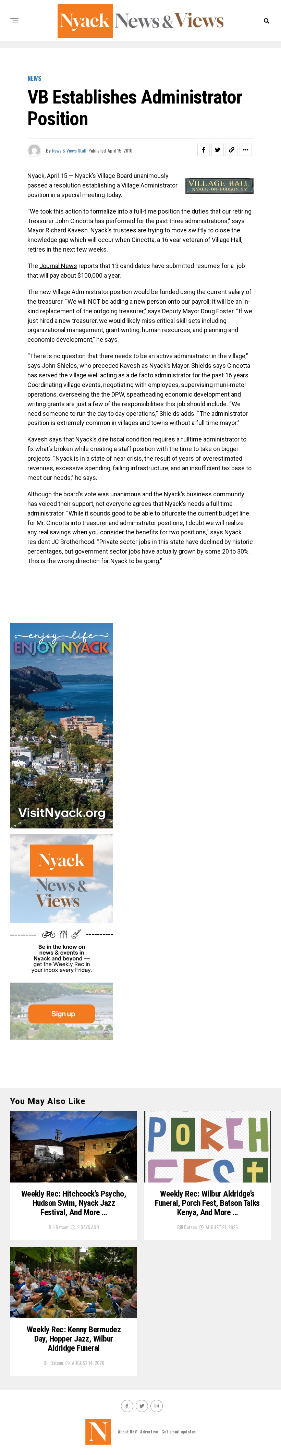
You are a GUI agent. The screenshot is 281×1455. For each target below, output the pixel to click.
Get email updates (178, 1431)
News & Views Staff (69, 150)
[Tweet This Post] (217, 150)
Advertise (149, 1431)
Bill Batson (58, 1226)
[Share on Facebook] (203, 150)
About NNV (127, 1431)
